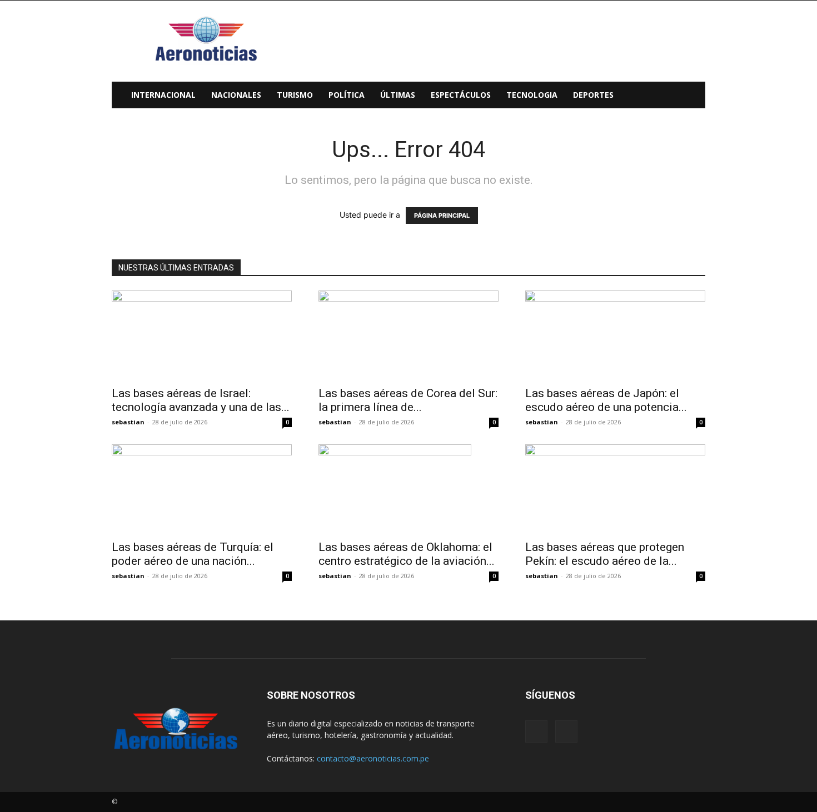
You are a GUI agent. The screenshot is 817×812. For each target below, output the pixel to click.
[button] (692, 96)
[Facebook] (536, 731)
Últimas (397, 94)
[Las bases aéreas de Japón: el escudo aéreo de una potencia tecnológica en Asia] (615, 334)
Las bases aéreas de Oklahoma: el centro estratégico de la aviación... (406, 554)
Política (346, 94)
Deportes (593, 94)
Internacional (163, 94)
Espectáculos (461, 94)
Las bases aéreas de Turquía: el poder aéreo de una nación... (192, 554)
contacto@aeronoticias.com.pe (373, 758)
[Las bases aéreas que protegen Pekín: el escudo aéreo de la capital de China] (615, 488)
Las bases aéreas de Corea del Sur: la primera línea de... (407, 400)
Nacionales (236, 94)
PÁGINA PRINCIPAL (442, 215)
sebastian (128, 422)
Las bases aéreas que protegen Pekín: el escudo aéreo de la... (604, 554)
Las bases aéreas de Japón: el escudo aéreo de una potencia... (606, 400)
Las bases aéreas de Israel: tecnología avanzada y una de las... (201, 400)
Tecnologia (531, 94)
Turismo (295, 94)
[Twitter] (566, 731)
